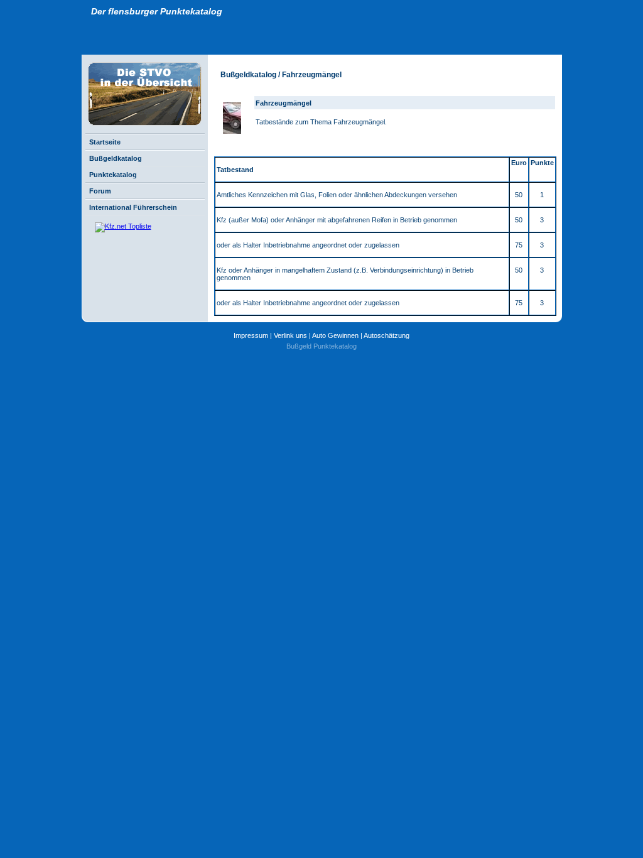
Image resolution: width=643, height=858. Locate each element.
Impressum (251, 335)
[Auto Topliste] (116, 226)
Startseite (105, 142)
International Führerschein (133, 207)
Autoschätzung (386, 335)
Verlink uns (290, 335)
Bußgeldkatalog (115, 158)
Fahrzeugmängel (283, 103)
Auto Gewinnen (335, 335)
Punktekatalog (113, 174)
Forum (100, 191)
